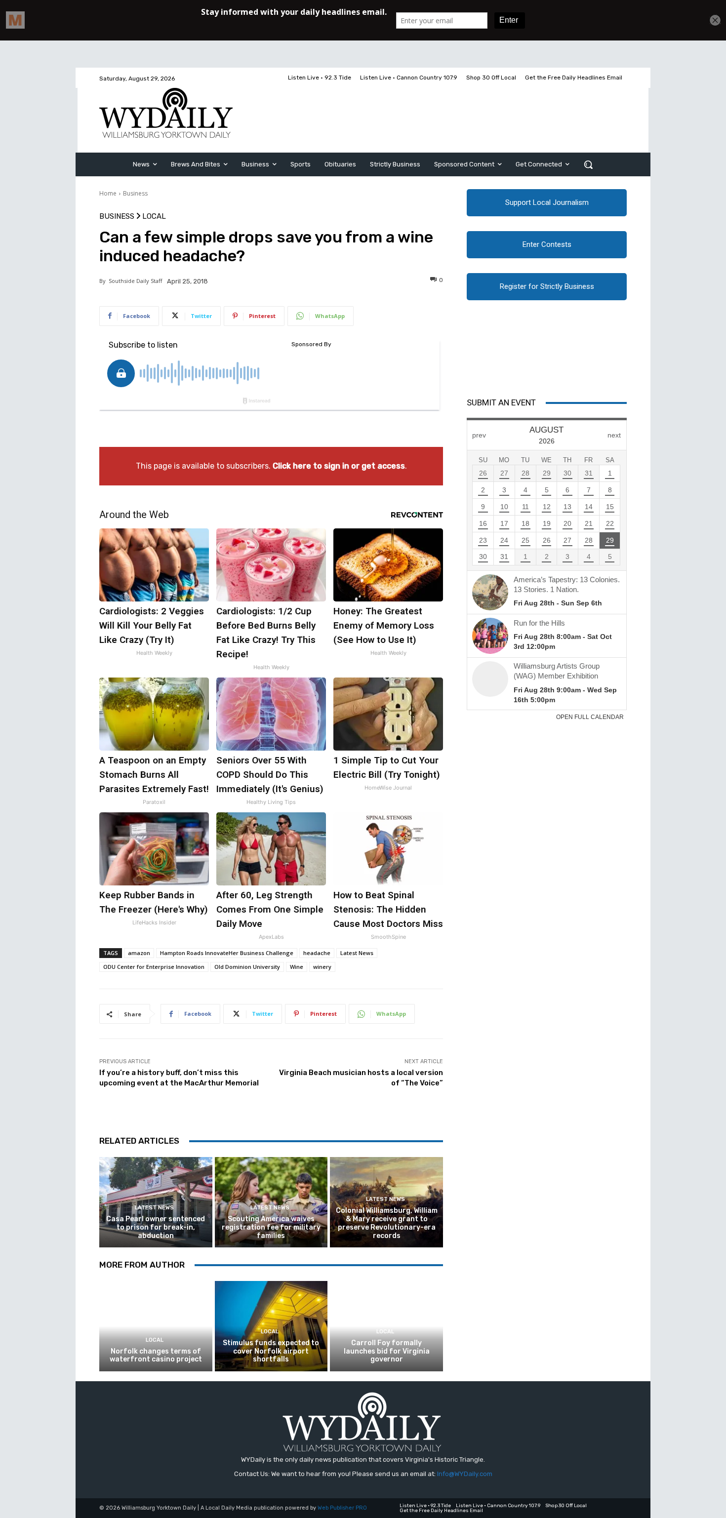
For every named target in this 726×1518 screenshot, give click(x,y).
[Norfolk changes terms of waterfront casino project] (155, 1326)
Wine (296, 966)
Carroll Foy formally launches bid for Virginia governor (387, 1351)
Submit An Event (501, 402)
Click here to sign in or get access (339, 466)
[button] (588, 164)
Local (154, 216)
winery (322, 966)
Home (108, 193)
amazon (139, 953)
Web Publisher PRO (342, 1508)
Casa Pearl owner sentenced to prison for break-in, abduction (155, 1227)
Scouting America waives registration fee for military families (271, 1227)
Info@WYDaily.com (464, 1474)
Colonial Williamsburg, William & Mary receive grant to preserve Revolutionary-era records (387, 1222)
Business (135, 193)
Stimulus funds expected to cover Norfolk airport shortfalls (271, 1351)
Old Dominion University (247, 966)
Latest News (356, 953)
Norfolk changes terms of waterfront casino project (156, 1355)
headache (316, 953)
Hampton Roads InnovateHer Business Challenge (226, 953)
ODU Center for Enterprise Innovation (153, 966)
